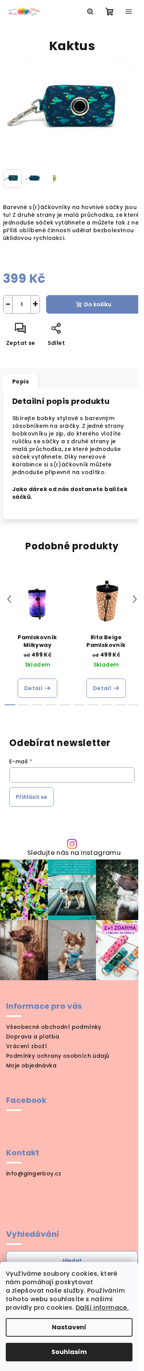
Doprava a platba (32, 1036)
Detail (33, 688)
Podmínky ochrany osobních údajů (57, 1056)
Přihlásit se (31, 797)
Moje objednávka (31, 1065)
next (135, 599)
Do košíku (97, 304)
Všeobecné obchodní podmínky (53, 1027)
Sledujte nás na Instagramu (74, 852)
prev (9, 599)
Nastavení (69, 1327)
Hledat (72, 1261)
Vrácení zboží (26, 1046)
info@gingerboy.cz (33, 1173)
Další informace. (102, 1307)
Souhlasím (69, 1351)
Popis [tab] (20, 381)
